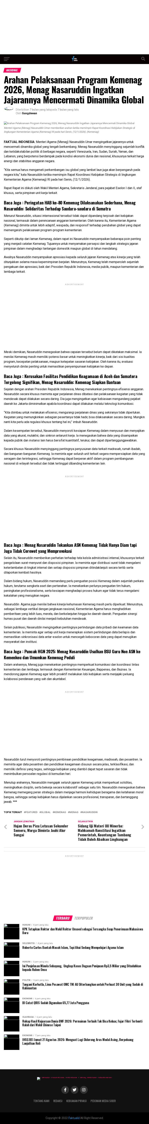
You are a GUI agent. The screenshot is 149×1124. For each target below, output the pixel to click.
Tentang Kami (41, 1101)
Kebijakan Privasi (76, 1101)
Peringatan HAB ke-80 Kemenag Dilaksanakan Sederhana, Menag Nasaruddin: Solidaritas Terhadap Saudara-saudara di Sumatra (70, 205)
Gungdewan (29, 113)
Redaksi (57, 1101)
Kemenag (60, 812)
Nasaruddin (90, 812)
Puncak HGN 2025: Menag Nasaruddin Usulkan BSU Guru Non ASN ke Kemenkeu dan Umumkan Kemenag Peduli (72, 654)
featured (31, 812)
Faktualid (74, 1118)
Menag (73, 812)
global (46, 812)
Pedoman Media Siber (103, 1101)
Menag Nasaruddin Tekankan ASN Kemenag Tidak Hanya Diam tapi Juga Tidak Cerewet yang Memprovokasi (70, 548)
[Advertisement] (74, 27)
